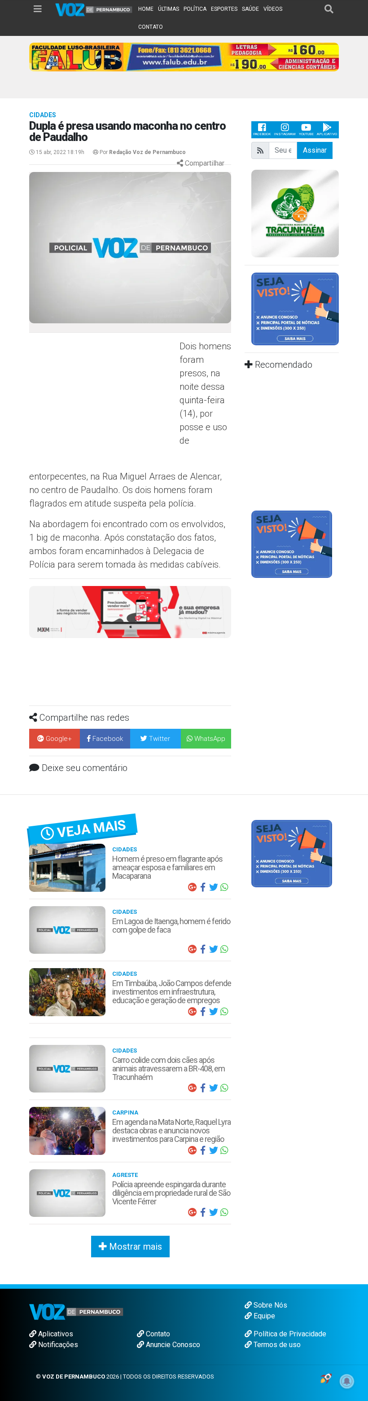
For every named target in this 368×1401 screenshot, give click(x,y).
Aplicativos (54, 1334)
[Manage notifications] (347, 1381)
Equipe (263, 1316)
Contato (157, 1334)
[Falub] (184, 56)
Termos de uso (276, 1344)
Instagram (285, 134)
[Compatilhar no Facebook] (202, 887)
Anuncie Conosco (172, 1344)
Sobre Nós (269, 1305)
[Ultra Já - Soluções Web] (326, 1378)
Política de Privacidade (289, 1334)
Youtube (306, 134)
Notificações (57, 1344)
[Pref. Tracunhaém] (295, 212)
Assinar (315, 150)
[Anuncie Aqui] (295, 308)
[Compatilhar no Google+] (192, 887)
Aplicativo (327, 134)
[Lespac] (291, 544)
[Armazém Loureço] (130, 611)
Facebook (262, 134)
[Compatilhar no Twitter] (213, 887)
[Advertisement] (103, 404)
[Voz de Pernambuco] (94, 9)
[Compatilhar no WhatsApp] (224, 887)
